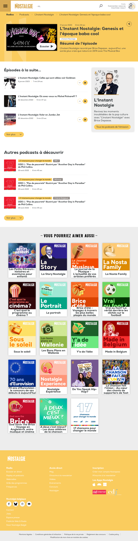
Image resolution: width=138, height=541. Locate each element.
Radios (10, 14)
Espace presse (13, 517)
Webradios (11, 479)
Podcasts (24, 14)
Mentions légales (25, 534)
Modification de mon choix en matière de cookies (69, 537)
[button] (14, 134)
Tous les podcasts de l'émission (112, 127)
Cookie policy (114, 534)
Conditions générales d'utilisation (48, 534)
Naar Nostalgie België (16, 525)
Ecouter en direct (14, 472)
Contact (10, 510)
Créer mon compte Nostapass (106, 472)
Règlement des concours (96, 534)
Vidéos (52, 479)
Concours (53, 487)
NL (38, 6)
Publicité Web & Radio (16, 521)
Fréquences (11, 487)
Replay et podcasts (15, 475)
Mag (51, 472)
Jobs (8, 514)
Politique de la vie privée (74, 534)
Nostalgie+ (54, 490)
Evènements (55, 483)
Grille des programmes (16, 483)
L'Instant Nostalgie (44, 14)
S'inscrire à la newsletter (60, 475)
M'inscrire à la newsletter (104, 475)
